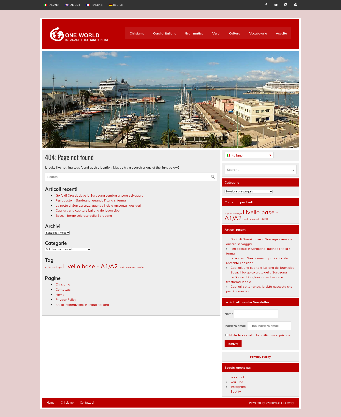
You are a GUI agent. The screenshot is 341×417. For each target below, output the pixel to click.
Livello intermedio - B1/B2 (131, 267)
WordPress (273, 403)
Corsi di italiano (164, 33)
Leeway (288, 403)
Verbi (216, 33)
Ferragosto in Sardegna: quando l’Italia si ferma (91, 200)
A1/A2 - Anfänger (53, 267)
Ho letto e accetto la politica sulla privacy (259, 335)
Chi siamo (137, 33)
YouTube (236, 382)
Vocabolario (258, 33)
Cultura (234, 33)
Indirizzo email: (236, 326)
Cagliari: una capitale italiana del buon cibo (88, 210)
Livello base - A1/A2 (90, 266)
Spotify (235, 391)
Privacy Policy (66, 299)
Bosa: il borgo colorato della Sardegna (84, 215)
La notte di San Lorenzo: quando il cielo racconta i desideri (98, 205)
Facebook (237, 377)
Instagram (238, 387)
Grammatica (194, 33)
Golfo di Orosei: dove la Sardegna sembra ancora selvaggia (99, 195)
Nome (229, 314)
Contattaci (63, 289)
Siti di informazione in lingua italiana (82, 305)
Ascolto (281, 33)
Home (60, 295)
